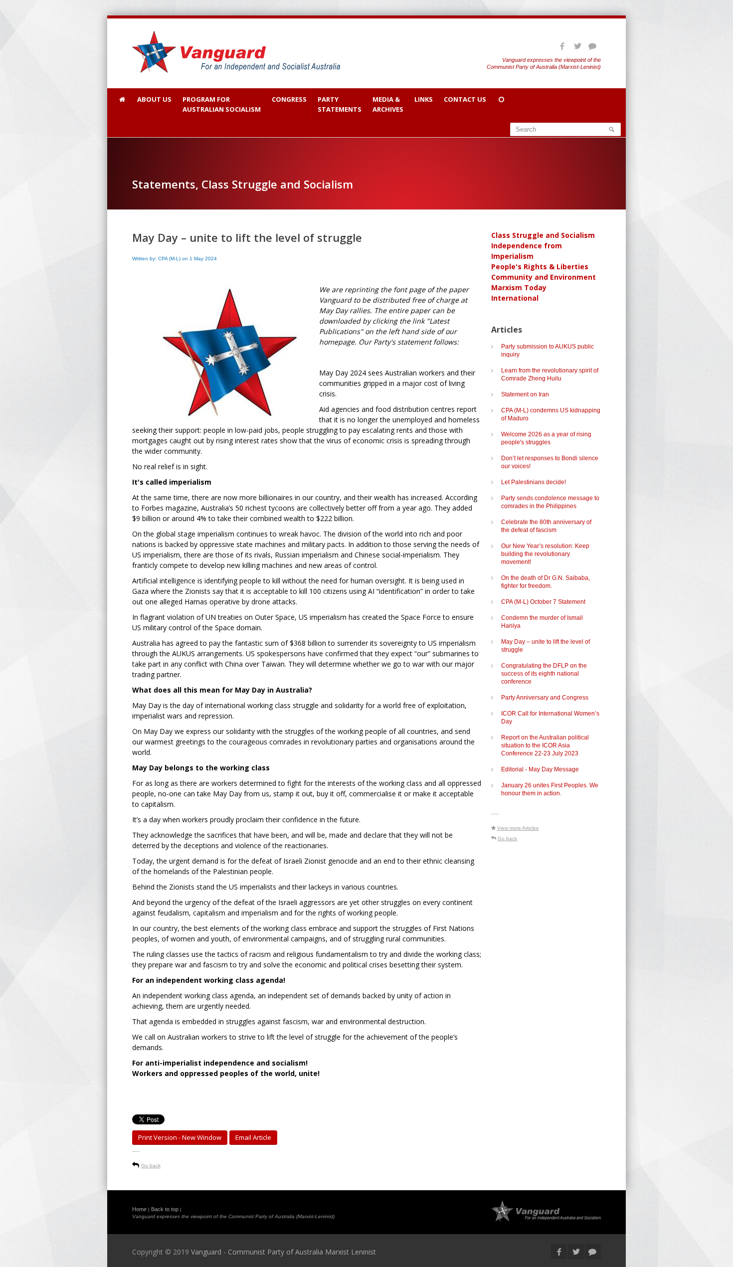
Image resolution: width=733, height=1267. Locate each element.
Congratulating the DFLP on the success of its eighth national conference (544, 673)
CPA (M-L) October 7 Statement (543, 601)
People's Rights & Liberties (539, 266)
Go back (151, 1165)
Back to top (165, 1209)
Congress (289, 99)
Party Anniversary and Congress (544, 697)
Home (139, 1209)
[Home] (122, 103)
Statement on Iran (525, 394)
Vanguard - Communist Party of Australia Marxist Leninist (283, 1252)
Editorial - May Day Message (540, 769)
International (515, 298)
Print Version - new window (179, 1137)
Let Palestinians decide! (533, 482)
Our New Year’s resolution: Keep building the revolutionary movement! (545, 554)
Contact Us (465, 99)
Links (423, 99)
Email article (253, 1137)
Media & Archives (387, 104)
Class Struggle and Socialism (543, 235)
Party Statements (340, 104)
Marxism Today (519, 287)
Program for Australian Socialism (222, 104)
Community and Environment (543, 277)
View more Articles (518, 828)
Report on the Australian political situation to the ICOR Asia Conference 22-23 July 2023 (545, 745)
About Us (154, 99)
